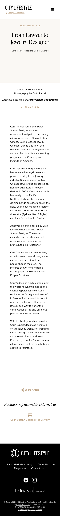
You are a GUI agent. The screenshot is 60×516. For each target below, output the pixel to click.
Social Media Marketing (19, 464)
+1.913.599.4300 (23, 504)
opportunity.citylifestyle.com (30, 510)
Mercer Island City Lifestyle (43, 99)
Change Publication (16, 13)
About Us (43, 464)
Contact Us (37, 468)
